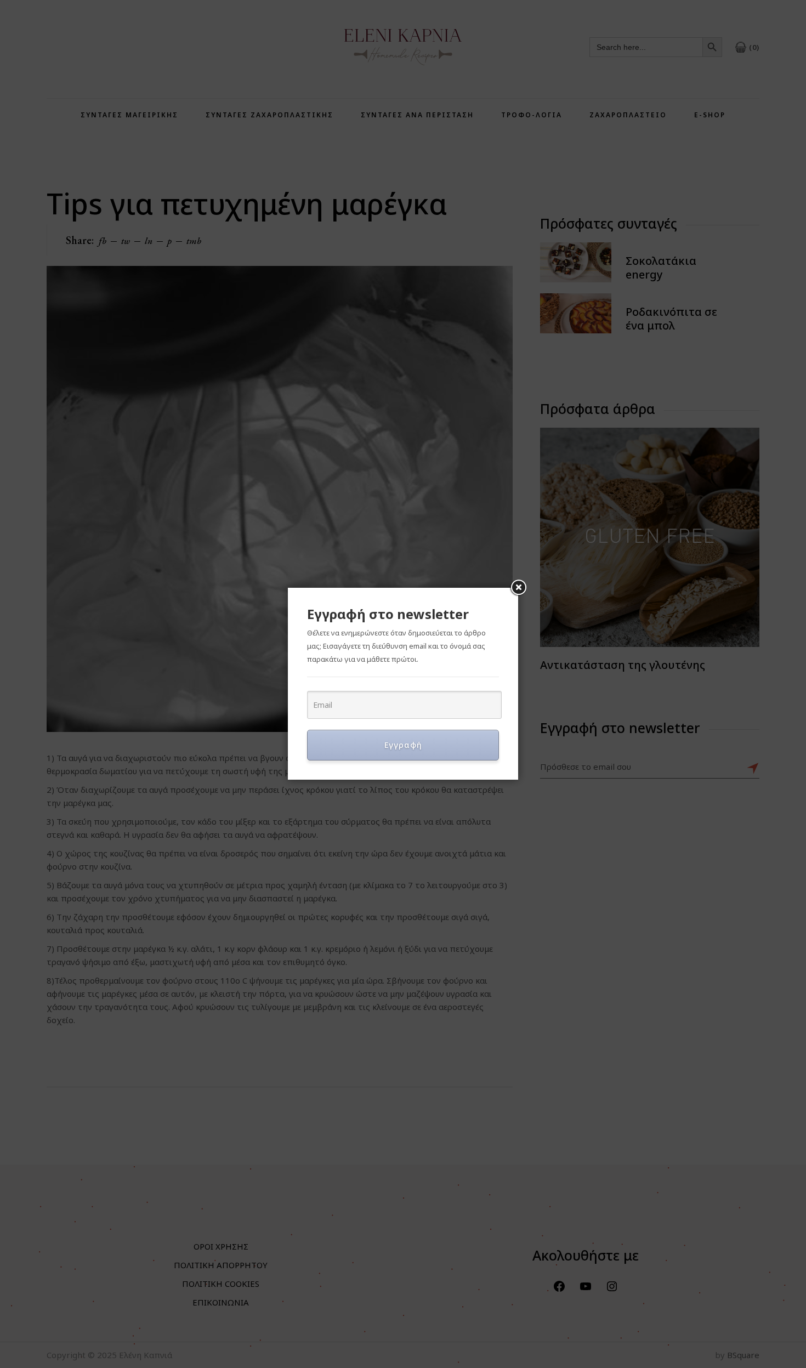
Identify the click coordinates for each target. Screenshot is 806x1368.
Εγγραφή (403, 745)
